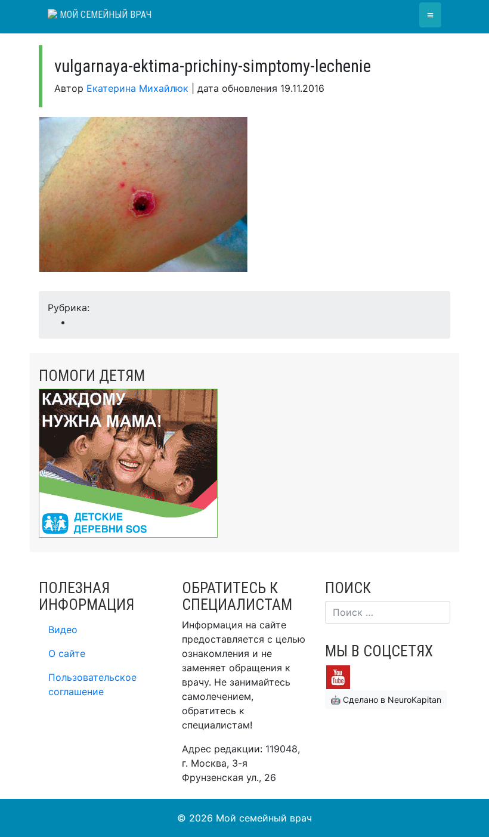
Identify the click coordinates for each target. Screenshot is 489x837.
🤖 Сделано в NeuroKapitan (385, 700)
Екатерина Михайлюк (137, 88)
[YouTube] (338, 677)
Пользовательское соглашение (92, 684)
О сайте (66, 653)
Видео (63, 630)
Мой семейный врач (104, 14)
